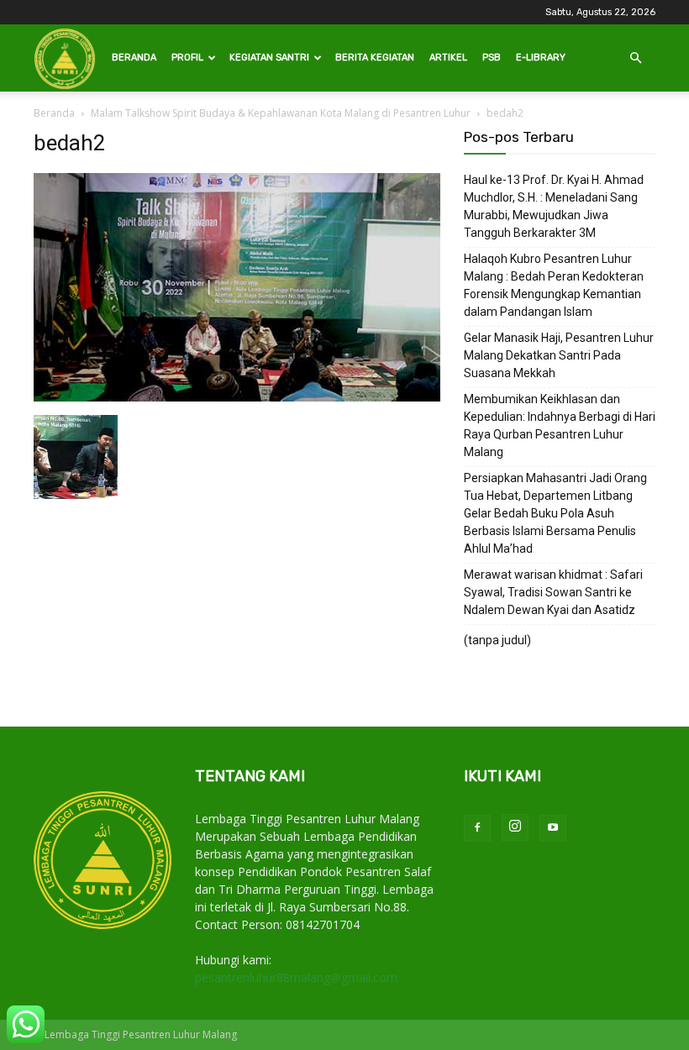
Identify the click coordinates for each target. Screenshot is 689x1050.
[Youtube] (552, 828)
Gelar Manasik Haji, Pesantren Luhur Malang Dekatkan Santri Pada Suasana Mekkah (559, 355)
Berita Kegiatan (374, 57)
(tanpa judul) (497, 640)
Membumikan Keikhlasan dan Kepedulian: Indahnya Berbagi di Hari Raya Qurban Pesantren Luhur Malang (559, 425)
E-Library (540, 57)
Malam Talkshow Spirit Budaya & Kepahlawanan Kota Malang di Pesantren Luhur (281, 113)
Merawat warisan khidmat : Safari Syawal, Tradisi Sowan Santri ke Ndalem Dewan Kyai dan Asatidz (553, 592)
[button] (635, 58)
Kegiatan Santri (269, 57)
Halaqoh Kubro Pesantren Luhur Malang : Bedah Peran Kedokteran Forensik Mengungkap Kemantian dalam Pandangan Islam (554, 285)
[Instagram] (515, 827)
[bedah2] (237, 398)
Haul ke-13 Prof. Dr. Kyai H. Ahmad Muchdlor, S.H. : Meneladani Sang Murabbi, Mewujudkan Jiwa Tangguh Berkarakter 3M (554, 206)
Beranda (134, 57)
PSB (491, 57)
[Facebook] (477, 828)
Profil (187, 57)
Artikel (448, 57)
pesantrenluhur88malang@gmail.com (296, 977)
